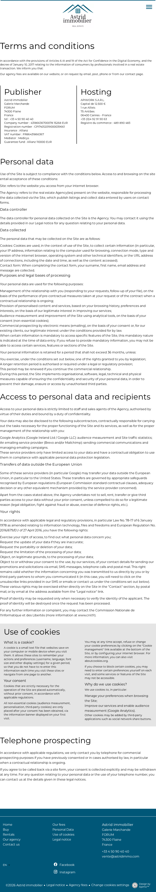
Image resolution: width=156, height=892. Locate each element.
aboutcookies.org (96, 661)
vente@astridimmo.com (120, 856)
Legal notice (55, 885)
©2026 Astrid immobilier (24, 885)
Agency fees (78, 885)
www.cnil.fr (86, 615)
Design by (144, 885)
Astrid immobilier (117, 824)
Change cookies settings (110, 885)
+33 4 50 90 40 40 (115, 851)
